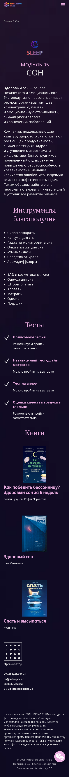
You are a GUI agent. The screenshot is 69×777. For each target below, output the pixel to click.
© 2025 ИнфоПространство (34, 759)
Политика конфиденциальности (34, 764)
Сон (17, 21)
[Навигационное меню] (63, 4)
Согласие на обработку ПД (34, 768)
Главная (8, 21)
